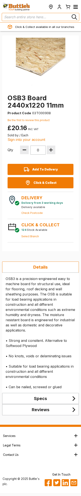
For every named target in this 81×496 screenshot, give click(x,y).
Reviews (40, 409)
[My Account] (59, 7)
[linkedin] (65, 483)
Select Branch (30, 236)
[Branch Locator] (50, 7)
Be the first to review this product (29, 120)
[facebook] (48, 483)
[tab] (40, 267)
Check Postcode (32, 213)
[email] (73, 483)
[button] (75, 6)
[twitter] (56, 483)
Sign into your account (26, 139)
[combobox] (40, 17)
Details (40, 267)
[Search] (74, 17)
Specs (40, 398)
